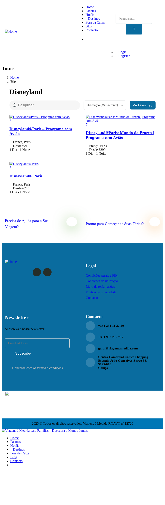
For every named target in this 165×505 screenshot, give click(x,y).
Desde (17, 146)
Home (14, 77)
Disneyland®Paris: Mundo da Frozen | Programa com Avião (120, 135)
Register (124, 56)
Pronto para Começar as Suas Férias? (115, 224)
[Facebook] (37, 272)
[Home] (11, 31)
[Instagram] (47, 272)
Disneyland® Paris (25, 176)
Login (122, 52)
